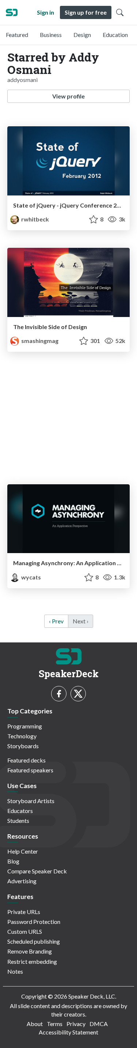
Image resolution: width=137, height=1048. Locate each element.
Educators (20, 810)
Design (82, 34)
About (35, 1023)
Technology (22, 735)
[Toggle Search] (119, 12)
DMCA (99, 1023)
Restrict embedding (32, 961)
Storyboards (23, 745)
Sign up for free (86, 12)
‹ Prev (56, 621)
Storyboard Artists (30, 800)
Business (51, 34)
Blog (13, 861)
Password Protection (33, 921)
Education (115, 34)
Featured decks (26, 760)
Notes (15, 971)
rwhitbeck (34, 219)
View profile (68, 96)
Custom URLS (24, 931)
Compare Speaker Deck (37, 871)
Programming (24, 726)
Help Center (22, 851)
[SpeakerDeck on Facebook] (58, 693)
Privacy (75, 1023)
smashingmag (39, 340)
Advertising (22, 880)
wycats (30, 577)
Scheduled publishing (33, 941)
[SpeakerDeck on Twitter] (78, 693)
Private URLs (23, 911)
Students (18, 820)
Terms (54, 1023)
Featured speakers (30, 770)
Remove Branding (29, 951)
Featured (17, 34)
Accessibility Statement (68, 1032)
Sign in (45, 12)
